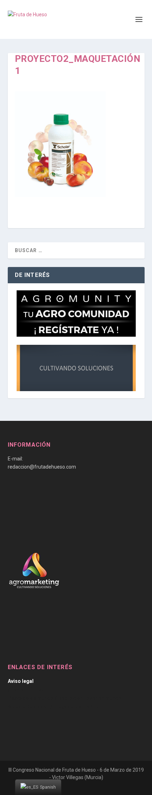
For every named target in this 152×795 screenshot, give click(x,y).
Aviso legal (21, 681)
